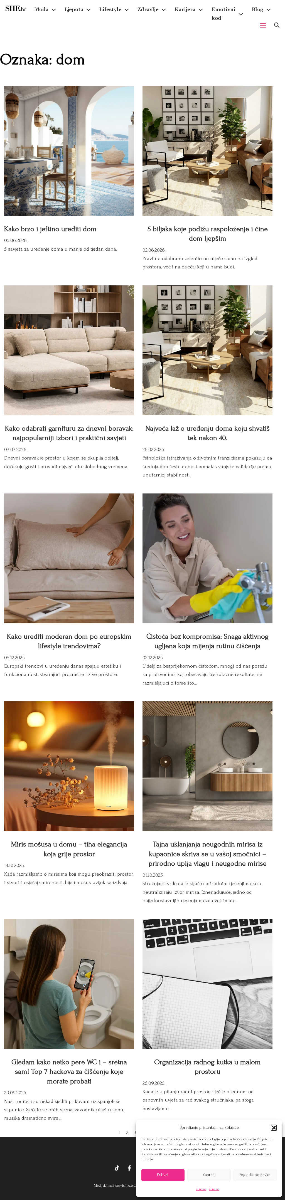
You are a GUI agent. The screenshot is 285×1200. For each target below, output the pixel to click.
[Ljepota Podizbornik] (88, 9)
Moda (41, 9)
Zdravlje (147, 9)
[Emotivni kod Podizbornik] (240, 14)
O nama (201, 1189)
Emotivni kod (223, 13)
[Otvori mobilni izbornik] (263, 25)
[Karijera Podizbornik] (200, 9)
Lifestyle (110, 9)
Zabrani (209, 1174)
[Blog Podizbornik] (268, 9)
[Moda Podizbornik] (53, 9)
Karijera (185, 9)
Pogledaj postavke (255, 1174)
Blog (257, 9)
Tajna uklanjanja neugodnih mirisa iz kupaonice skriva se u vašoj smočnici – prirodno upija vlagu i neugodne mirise (208, 854)
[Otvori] (276, 25)
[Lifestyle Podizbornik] (126, 9)
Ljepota (74, 9)
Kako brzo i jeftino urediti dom (50, 229)
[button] (274, 1127)
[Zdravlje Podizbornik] (163, 9)
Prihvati (163, 1174)
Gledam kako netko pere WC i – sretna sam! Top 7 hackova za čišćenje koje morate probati (69, 1071)
